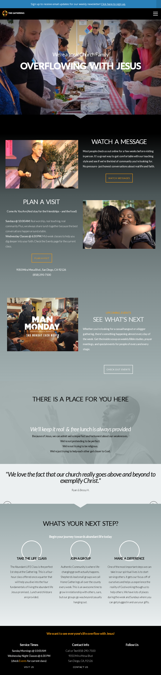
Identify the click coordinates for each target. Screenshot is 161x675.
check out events (118, 369)
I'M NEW (80, 80)
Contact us (80, 667)
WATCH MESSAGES (119, 178)
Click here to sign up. (113, 4)
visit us (29, 667)
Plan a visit (41, 258)
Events (49, 241)
